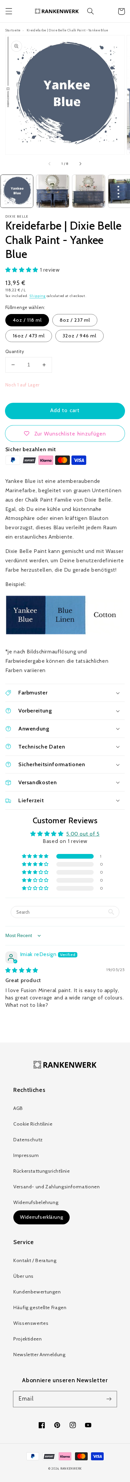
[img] (21, 970)
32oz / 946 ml (79, 336)
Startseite (13, 30)
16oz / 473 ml (29, 336)
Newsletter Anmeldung (39, 1355)
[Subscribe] (109, 1399)
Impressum (26, 1155)
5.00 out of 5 (82, 834)
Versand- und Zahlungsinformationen (56, 1187)
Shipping (37, 296)
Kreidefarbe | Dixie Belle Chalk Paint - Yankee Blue (67, 30)
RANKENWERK (71, 1468)
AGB (18, 1108)
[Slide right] (80, 164)
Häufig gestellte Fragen (40, 1307)
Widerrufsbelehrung (35, 1202)
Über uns (23, 1276)
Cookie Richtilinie (32, 1124)
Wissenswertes (30, 1323)
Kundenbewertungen (37, 1292)
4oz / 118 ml (27, 320)
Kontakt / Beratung (34, 1260)
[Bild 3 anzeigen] (88, 191)
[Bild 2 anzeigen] (52, 191)
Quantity (14, 351)
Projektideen (27, 1339)
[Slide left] (50, 164)
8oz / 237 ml (75, 320)
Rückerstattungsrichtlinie (41, 1171)
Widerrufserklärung (41, 1217)
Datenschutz (28, 1140)
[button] (8, 11)
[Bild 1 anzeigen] (16, 191)
